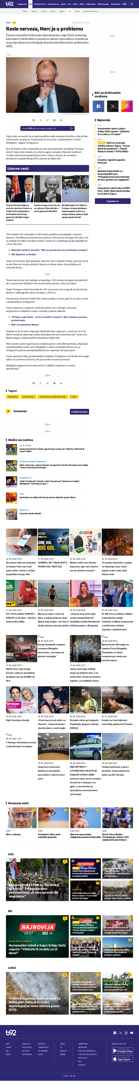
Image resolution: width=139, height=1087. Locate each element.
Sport (9, 1047)
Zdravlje (26, 1044)
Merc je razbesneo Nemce (25, 324)
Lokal (40, 1054)
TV (61, 1047)
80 (15, 462)
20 (15, 494)
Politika (74, 831)
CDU (74, 397)
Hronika (13, 994)
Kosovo (13, 881)
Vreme (63, 1054)
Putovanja (27, 1047)
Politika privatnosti (87, 1054)
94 (15, 510)
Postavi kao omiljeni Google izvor (39, 128)
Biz (7, 1051)
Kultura (25, 1051)
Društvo (24, 510)
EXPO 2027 (109, 924)
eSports (41, 1044)
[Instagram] (127, 106)
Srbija (75, 943)
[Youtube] (131, 1033)
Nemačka (13, 397)
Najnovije (22, 4)
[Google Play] (122, 1050)
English (63, 1051)
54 (15, 478)
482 (15, 446)
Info (8, 1044)
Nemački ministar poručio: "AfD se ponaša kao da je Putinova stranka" (49, 250)
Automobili (43, 1051)
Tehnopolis (43, 1047)
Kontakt (82, 1065)
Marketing (83, 1044)
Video (62, 1044)
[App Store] (122, 1059)
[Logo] (9, 4)
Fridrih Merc (29, 397)
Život (8, 1054)
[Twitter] (113, 106)
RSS (79, 1061)
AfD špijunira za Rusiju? (24, 254)
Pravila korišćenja (87, 1051)
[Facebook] (98, 106)
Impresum (82, 1047)
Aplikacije (82, 1058)
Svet (8, 22)
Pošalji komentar (79, 411)
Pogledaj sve (113, 201)
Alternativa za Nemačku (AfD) (53, 397)
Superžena (27, 1054)
